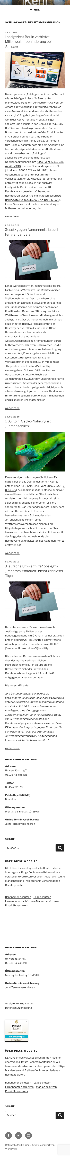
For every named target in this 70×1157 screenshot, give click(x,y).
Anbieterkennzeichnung (19, 1003)
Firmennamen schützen (19, 901)
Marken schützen (46, 901)
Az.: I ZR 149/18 (32, 639)
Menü (37, 9)
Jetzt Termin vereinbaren (20, 823)
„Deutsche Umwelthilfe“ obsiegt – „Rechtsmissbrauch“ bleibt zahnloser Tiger (34, 571)
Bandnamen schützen (18, 897)
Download (11, 799)
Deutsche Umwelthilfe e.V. (21, 648)
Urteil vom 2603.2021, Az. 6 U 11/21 (27, 170)
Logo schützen (42, 897)
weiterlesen (12, 216)
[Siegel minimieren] (26, 1021)
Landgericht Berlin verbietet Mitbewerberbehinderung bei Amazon (28, 41)
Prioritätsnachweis (16, 905)
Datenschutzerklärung (18, 1007)
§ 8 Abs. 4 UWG (45, 673)
